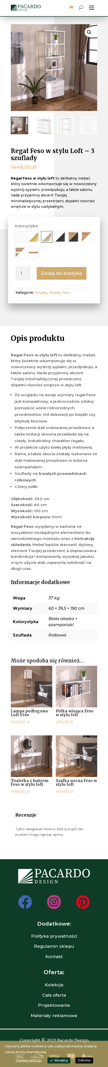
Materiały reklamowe (54, 1015)
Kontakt (54, 956)
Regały (41, 292)
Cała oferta (54, 995)
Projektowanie (54, 1005)
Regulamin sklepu (54, 946)
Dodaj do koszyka (61, 273)
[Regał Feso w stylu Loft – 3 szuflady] (20, 237)
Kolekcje (54, 984)
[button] (89, 32)
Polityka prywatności (54, 936)
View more (56, 1052)
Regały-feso (60, 292)
